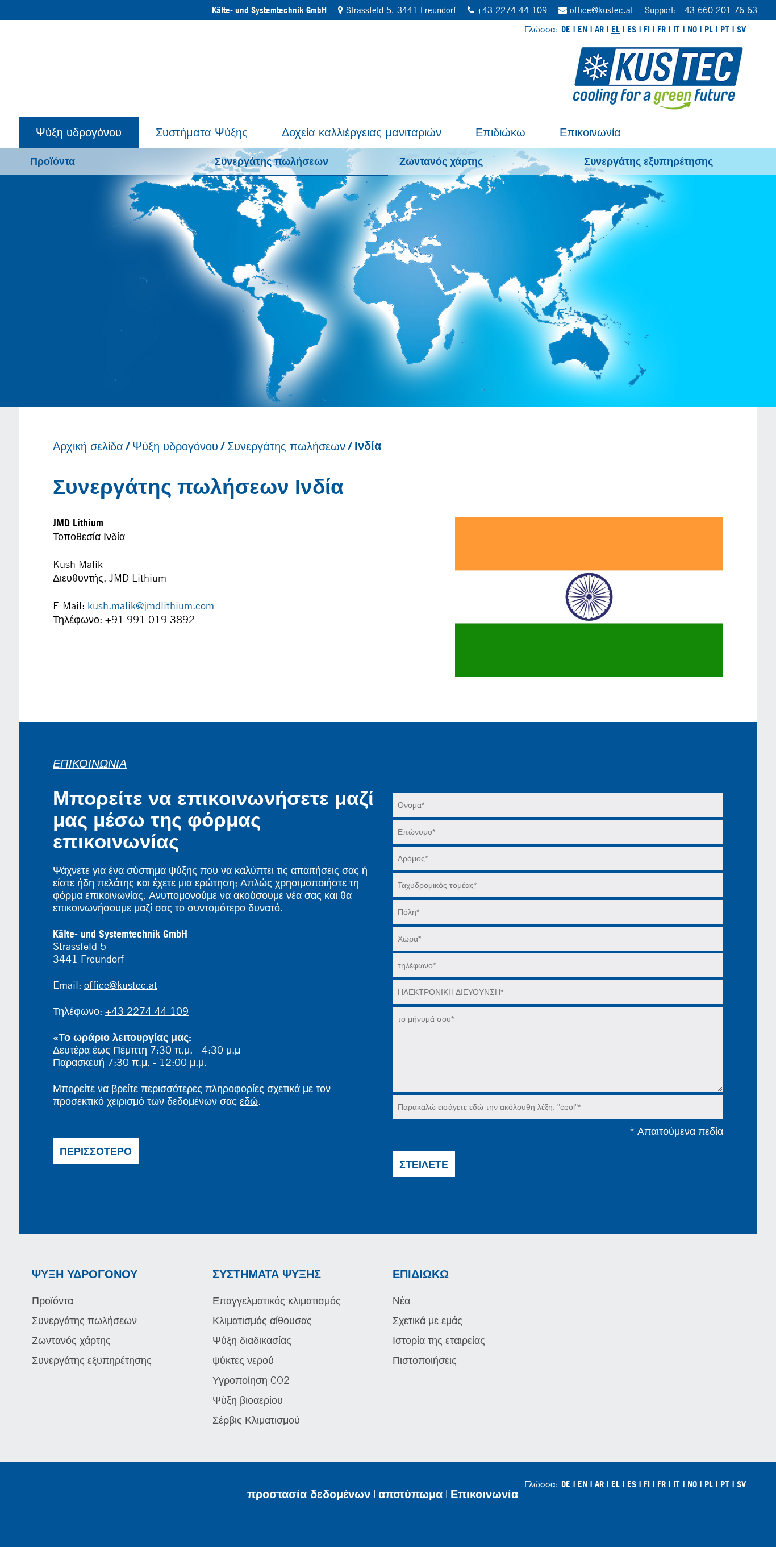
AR (599, 29)
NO (692, 29)
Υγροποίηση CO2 (251, 1380)
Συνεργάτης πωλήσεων (271, 161)
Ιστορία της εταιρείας (439, 1340)
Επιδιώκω (500, 132)
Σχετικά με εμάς (427, 1320)
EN (582, 29)
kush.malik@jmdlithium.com (150, 605)
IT (676, 29)
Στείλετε (423, 1164)
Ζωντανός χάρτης (441, 161)
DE (565, 29)
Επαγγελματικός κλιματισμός (276, 1300)
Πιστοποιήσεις (425, 1360)
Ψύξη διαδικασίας (251, 1340)
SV (741, 29)
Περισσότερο (96, 1150)
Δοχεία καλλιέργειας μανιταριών (361, 132)
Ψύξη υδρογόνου (79, 132)
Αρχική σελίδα (88, 446)
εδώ (249, 1100)
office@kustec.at (601, 10)
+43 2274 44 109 (512, 10)
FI (647, 29)
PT (724, 29)
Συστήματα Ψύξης (202, 132)
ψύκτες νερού (243, 1360)
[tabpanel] (388, 277)
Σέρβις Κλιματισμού (256, 1419)
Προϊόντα (52, 161)
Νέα (401, 1300)
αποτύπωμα (410, 1493)
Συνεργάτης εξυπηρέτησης (648, 161)
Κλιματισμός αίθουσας (262, 1320)
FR (661, 29)
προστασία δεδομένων (308, 1493)
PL (708, 29)
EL (615, 29)
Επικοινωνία (590, 132)
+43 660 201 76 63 (718, 10)
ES (631, 29)
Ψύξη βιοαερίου (247, 1399)
